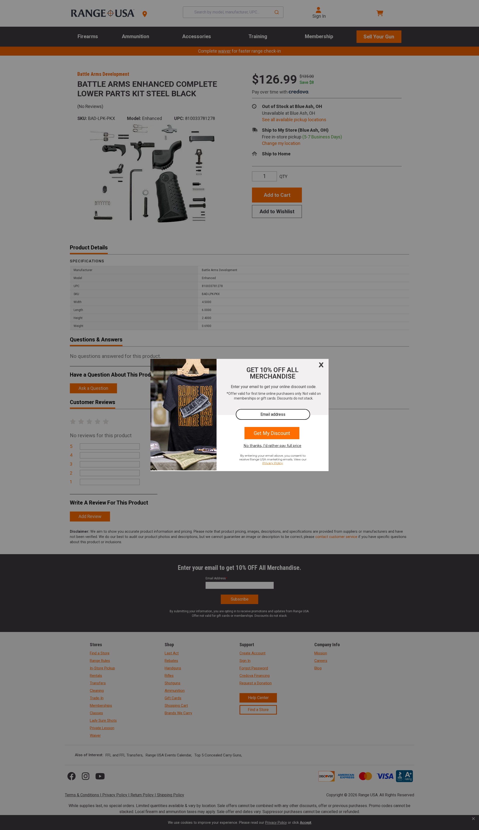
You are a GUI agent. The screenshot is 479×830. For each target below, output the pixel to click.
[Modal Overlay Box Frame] (239, 415)
